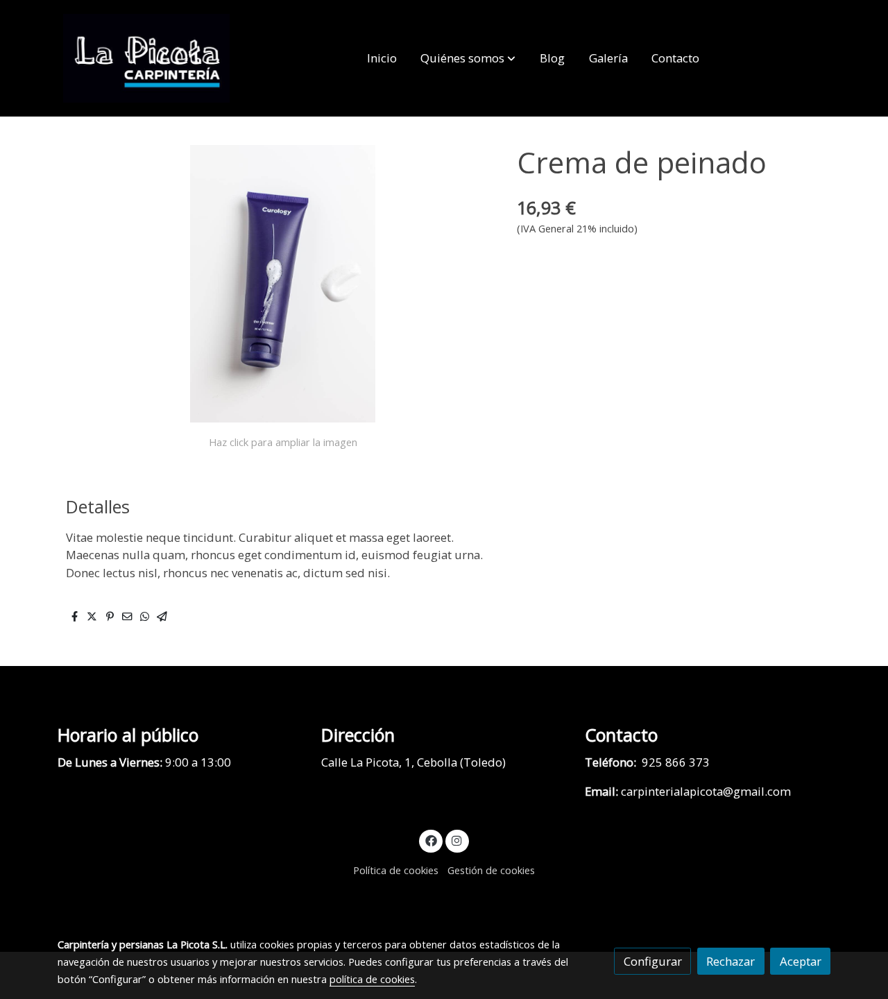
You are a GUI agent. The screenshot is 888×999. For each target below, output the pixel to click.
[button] (468, 58)
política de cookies (372, 979)
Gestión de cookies (491, 870)
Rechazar (730, 961)
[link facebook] (431, 840)
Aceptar (800, 961)
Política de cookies (395, 870)
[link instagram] (457, 840)
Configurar (653, 961)
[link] (146, 58)
